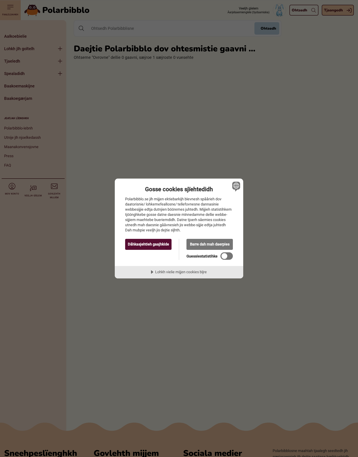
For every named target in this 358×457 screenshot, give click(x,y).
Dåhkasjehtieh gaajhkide (148, 244)
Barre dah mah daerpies (210, 244)
